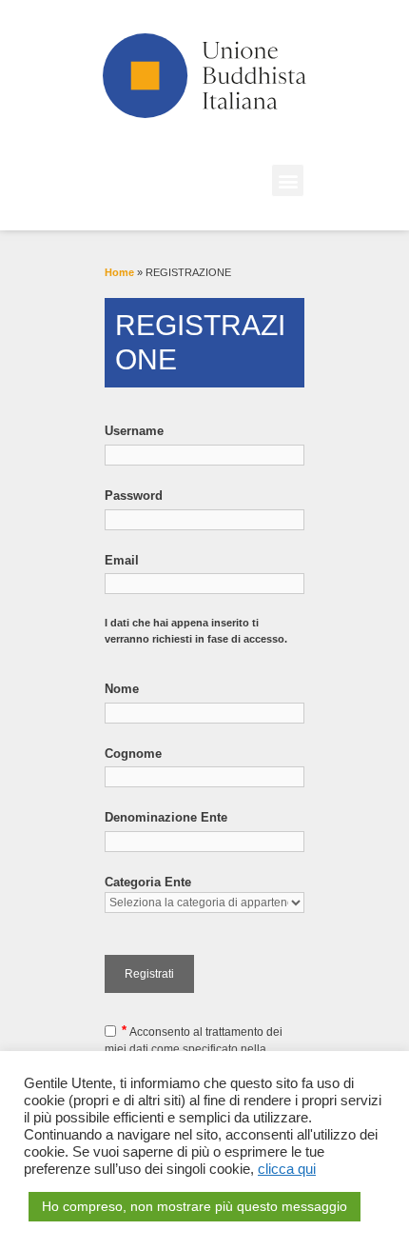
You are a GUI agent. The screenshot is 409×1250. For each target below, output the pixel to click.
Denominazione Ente (166, 817)
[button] (287, 180)
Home (119, 272)
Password (134, 495)
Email (122, 560)
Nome (122, 689)
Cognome (133, 753)
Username (134, 431)
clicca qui (287, 1169)
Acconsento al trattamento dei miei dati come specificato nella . (193, 1048)
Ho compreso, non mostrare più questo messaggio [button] (194, 1206)
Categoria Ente (148, 882)
